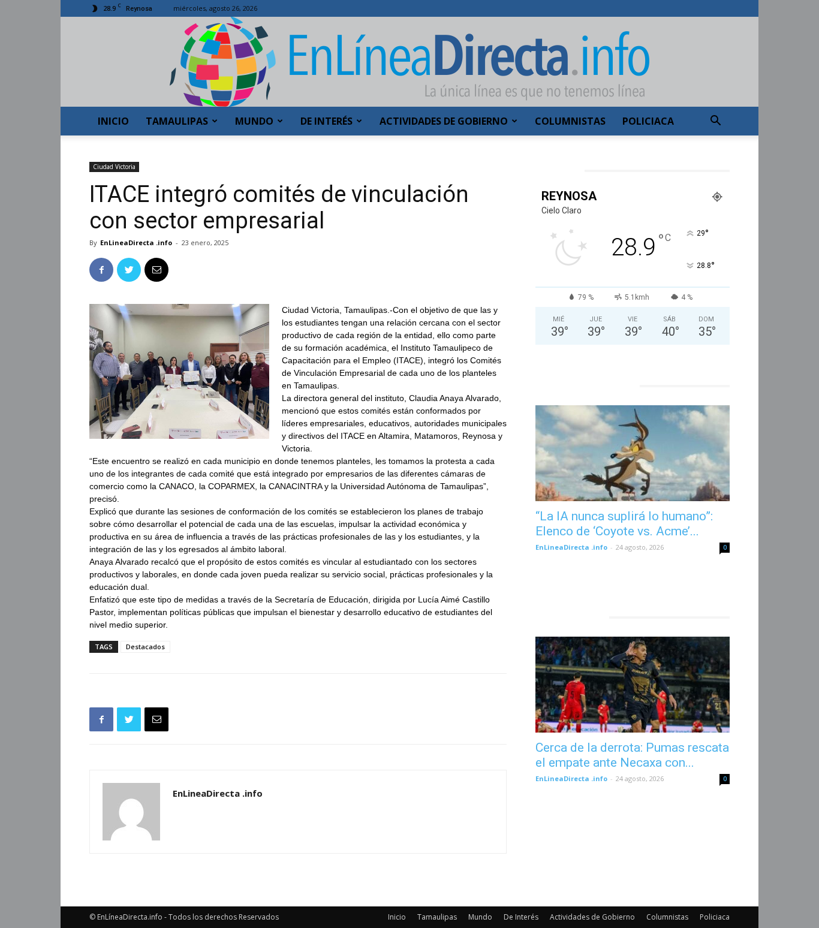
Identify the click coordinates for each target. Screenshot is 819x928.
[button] (715, 122)
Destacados (145, 646)
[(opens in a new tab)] (632, 453)
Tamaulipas (177, 121)
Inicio (113, 121)
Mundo (254, 121)
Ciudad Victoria (114, 166)
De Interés (326, 121)
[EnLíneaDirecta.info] (409, 62)
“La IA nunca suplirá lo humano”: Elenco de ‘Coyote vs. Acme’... (624, 523)
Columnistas (570, 121)
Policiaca (648, 121)
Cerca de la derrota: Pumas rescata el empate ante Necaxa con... (632, 755)
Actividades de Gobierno (444, 121)
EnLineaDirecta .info (136, 242)
